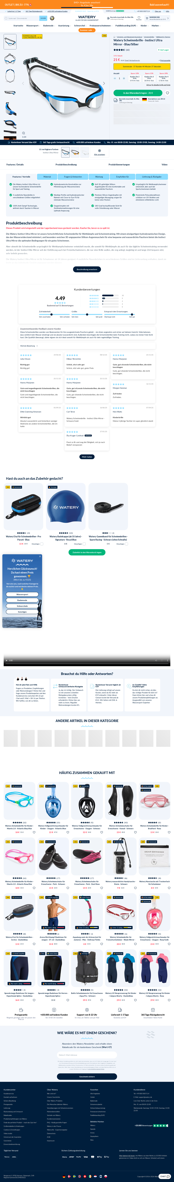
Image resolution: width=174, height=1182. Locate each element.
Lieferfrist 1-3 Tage (14, 11)
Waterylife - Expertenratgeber (57, 1130)
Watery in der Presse (54, 1126)
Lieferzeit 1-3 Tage (120, 1014)
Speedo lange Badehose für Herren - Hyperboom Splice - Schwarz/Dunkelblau (53, 996)
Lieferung (7, 1108)
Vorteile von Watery (53, 1115)
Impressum (51, 1141)
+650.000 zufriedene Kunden (57, 11)
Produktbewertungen (119, 164)
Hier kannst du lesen (127, 1156)
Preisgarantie (21, 1014)
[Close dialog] (40, 556)
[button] (23, 83)
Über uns (158, 11)
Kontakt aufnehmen (10, 1097)
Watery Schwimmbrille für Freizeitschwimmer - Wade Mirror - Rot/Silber (120, 940)
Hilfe (167, 11)
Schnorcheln (22, 606)
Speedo (92, 1129)
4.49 (60, 298)
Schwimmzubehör (96, 1104)
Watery (92, 1125)
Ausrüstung (64, 25)
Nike (92, 1140)
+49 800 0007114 (143, 11)
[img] (26, 355)
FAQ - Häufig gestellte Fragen (57, 1122)
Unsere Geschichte (53, 1097)
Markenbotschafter (53, 1111)
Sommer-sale (86, 30)
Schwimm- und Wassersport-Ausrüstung (129, 37)
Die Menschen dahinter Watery (57, 1104)
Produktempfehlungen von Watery (15, 1119)
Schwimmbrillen (149, 37)
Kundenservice (9, 1093)
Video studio (8, 1133)
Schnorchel (79, 25)
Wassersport (32, 25)
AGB (48, 1137)
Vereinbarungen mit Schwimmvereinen (60, 1108)
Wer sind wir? (51, 1093)
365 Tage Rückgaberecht (34, 11)
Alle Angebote (95, 1093)
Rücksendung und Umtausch (13, 1111)
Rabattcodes (8, 1115)
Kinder (144, 25)
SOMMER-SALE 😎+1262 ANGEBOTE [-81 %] (32, 36)
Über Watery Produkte (54, 1101)
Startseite (18, 25)
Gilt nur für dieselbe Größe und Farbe (158, 85)
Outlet (92, 1097)
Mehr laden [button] (87, 457)
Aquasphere (94, 1136)
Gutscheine (7, 1141)
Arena (92, 1133)
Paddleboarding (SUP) (126, 25)
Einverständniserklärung (12, 1144)
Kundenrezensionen (53, 1119)
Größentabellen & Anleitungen (14, 1126)
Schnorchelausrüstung (97, 1108)
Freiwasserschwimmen (100, 25)
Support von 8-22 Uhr (87, 1014)
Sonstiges (22, 612)
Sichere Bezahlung (10, 1101)
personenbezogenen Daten (96, 1069)
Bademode (48, 25)
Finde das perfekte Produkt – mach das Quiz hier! (20, 1122)
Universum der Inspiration (12, 1137)
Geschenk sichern (87, 1076)
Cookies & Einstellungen (12, 1130)
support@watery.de (145, 1097)
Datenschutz (51, 1133)
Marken (155, 25)
